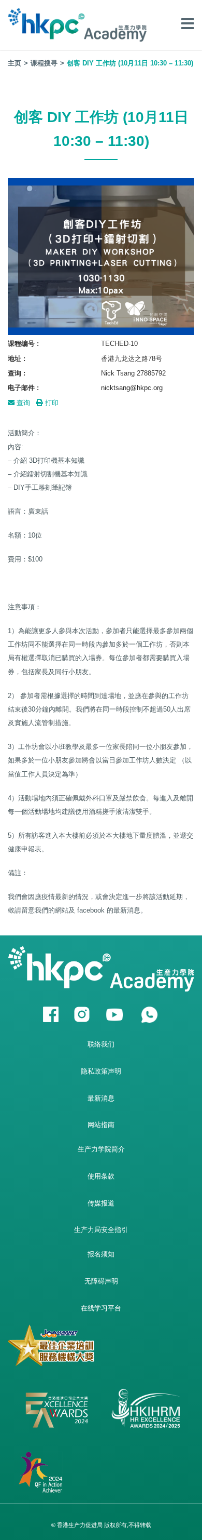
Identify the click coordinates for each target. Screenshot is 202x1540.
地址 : (16, 359)
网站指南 (101, 1125)
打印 (51, 403)
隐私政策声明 (101, 1071)
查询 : (16, 373)
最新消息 (101, 1098)
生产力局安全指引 (101, 1230)
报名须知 (101, 1254)
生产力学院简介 (101, 1149)
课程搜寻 (44, 63)
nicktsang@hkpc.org (132, 388)
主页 (14, 63)
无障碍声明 (101, 1281)
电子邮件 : (23, 388)
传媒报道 (101, 1203)
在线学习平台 (101, 1308)
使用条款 (101, 1176)
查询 (22, 403)
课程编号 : (23, 343)
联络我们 (101, 1044)
